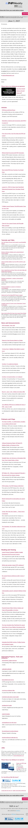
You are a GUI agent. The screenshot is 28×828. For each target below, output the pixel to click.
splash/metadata (6, 714)
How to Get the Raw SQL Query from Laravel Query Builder (13, 313)
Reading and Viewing (8, 550)
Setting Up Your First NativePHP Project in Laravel (12, 295)
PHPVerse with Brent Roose (8, 110)
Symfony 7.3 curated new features (10, 364)
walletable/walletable (6, 669)
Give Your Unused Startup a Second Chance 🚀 (20, 91)
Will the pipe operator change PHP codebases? (13, 565)
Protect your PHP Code (21, 763)
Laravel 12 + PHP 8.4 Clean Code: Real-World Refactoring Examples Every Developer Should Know (13, 189)
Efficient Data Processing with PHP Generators (13, 152)
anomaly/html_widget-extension (9, 660)
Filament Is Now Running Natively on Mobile (12, 340)
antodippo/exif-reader (7, 705)
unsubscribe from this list (6, 790)
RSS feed (14, 814)
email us (18, 810)
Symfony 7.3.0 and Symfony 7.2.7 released (12, 376)
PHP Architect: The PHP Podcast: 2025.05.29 (13, 485)
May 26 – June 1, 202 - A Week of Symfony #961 (13, 391)
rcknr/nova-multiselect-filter (8, 690)
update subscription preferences (19, 790)
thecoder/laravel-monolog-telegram (10, 731)
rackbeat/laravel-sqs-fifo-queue (9, 722)
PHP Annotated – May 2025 (8, 325)
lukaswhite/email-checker (8, 679)
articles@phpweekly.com (8, 75)
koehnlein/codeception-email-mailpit (10, 696)
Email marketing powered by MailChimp (18, 7)
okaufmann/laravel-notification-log (10, 737)
